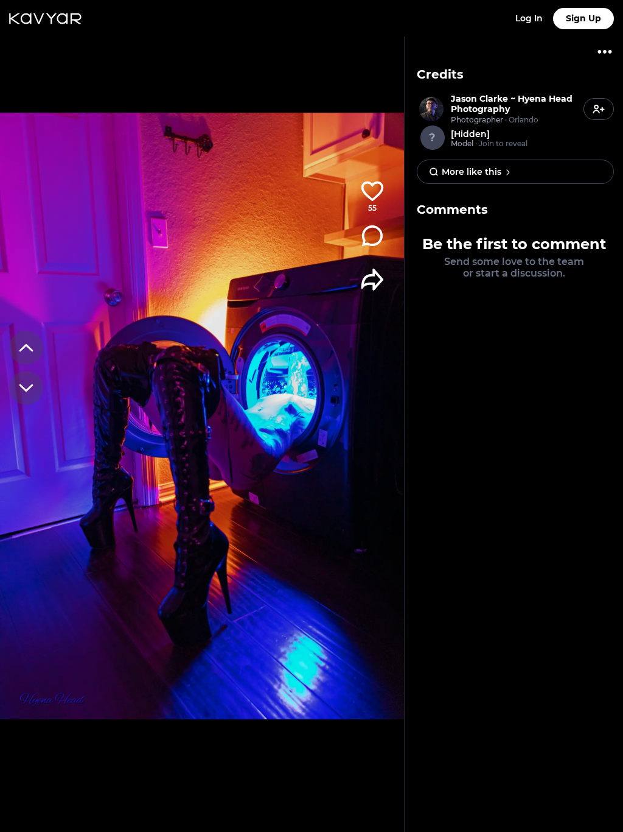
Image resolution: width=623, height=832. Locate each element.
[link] (498, 109)
